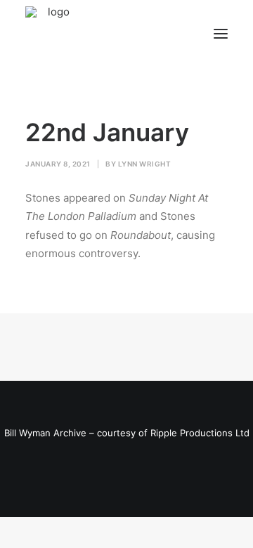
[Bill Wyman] (96, 33)
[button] (220, 33)
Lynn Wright (144, 163)
